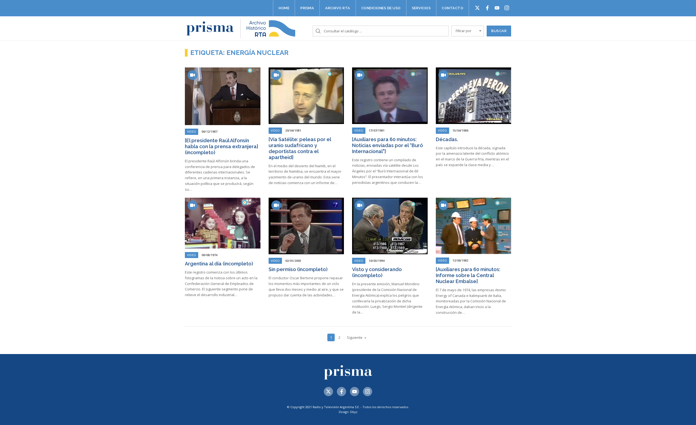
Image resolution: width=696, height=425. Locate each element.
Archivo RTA (337, 8)
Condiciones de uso (381, 8)
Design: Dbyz (348, 412)
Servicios (421, 8)
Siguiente (354, 337)
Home (284, 8)
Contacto (452, 8)
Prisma (307, 8)
